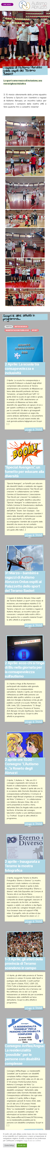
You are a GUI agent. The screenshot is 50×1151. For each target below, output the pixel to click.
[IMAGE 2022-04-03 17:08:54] (25, 218)
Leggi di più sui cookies (32, 1141)
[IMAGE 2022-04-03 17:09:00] (25, 193)
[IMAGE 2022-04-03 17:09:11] (25, 131)
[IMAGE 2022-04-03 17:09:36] (25, 273)
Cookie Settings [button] (9, 1145)
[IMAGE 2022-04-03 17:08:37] (25, 243)
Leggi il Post (33, 430)
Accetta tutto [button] (22, 1145)
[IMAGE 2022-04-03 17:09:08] (25, 161)
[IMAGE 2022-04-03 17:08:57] (25, 297)
